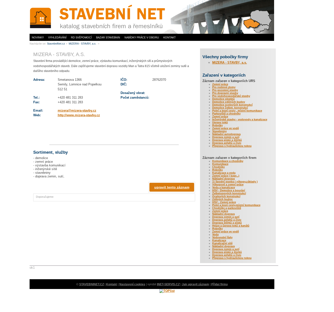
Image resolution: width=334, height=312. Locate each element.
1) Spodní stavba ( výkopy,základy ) (235, 181)
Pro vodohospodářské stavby (231, 95)
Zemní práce (220, 84)
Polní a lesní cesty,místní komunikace (236, 205)
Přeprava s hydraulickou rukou (232, 145)
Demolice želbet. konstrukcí (230, 107)
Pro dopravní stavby (225, 93)
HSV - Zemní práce (224, 202)
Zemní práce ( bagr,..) (225, 175)
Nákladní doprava (223, 178)
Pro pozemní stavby (225, 90)
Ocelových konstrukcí (226, 196)
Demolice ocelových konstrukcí (232, 104)
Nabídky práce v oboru (141, 37)
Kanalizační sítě (222, 243)
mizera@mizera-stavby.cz (77, 110)
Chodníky (218, 166)
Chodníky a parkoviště (226, 208)
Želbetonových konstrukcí (229, 193)
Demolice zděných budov (228, 101)
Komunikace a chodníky (227, 161)
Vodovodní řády (222, 237)
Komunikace (220, 163)
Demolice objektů (223, 98)
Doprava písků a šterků (227, 252)
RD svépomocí (81, 37)
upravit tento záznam (171, 187)
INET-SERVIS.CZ (168, 284)
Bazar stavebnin (108, 37)
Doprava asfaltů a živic (226, 142)
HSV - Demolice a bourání (228, 190)
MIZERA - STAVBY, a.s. (229, 62)
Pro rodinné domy (223, 87)
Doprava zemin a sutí (225, 137)
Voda (215, 234)
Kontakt (169, 37)
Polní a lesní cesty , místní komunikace (237, 110)
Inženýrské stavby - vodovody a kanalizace (239, 119)
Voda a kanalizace (223, 187)
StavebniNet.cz (56, 43)
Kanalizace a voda (223, 172)
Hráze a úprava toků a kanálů (230, 225)
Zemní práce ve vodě (225, 128)
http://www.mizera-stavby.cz (79, 115)
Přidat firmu (219, 284)
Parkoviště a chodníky (226, 113)
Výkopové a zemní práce (228, 184)
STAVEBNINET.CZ (91, 284)
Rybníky (217, 125)
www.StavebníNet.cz (42, 1)
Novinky (38, 37)
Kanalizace (219, 240)
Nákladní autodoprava (226, 134)
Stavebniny (219, 131)
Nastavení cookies (132, 284)
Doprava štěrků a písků (227, 222)
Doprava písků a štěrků (227, 140)
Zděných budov (222, 199)
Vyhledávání (57, 37)
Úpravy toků (220, 122)
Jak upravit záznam (195, 284)
